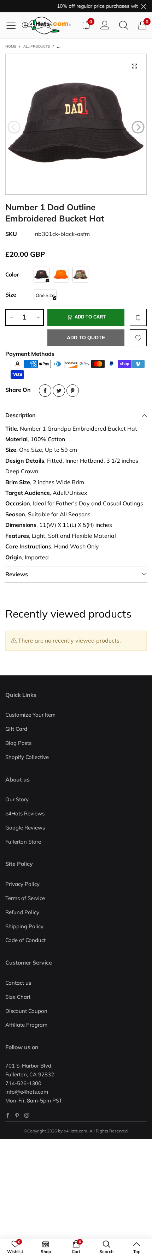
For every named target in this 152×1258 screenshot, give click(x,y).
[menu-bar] (13, 25)
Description (20, 415)
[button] (14, 127)
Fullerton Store (23, 841)
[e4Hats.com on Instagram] (27, 1115)
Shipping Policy (24, 926)
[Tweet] (59, 390)
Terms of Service (25, 898)
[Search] (123, 25)
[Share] (45, 390)
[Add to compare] (138, 317)
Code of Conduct (25, 940)
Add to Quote (86, 337)
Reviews (16, 574)
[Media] (134, 66)
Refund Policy (22, 912)
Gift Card (16, 728)
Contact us (18, 982)
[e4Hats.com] (49, 25)
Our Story (17, 799)
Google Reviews (25, 827)
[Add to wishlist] (138, 337)
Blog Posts (18, 743)
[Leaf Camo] (80, 274)
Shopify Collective (27, 757)
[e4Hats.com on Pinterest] (17, 1115)
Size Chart (17, 996)
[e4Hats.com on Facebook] (8, 1115)
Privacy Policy (22, 884)
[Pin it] (72, 390)
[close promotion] (143, 6)
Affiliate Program (26, 1024)
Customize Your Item (30, 714)
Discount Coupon (26, 1011)
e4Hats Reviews (25, 813)
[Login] (104, 25)
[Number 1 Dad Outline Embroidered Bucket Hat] (76, 124)
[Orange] (61, 274)
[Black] (41, 274)
